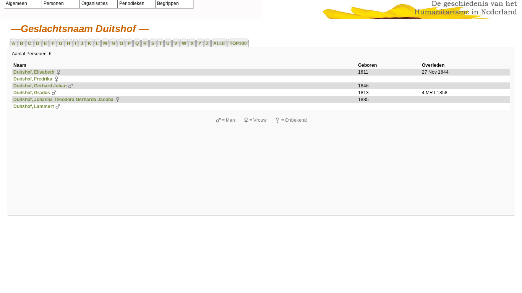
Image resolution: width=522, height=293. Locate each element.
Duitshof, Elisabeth (33, 72)
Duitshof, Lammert (33, 106)
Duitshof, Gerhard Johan (39, 86)
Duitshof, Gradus (31, 92)
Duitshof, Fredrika (32, 79)
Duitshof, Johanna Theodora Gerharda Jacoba (63, 99)
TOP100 (238, 43)
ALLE (219, 43)
